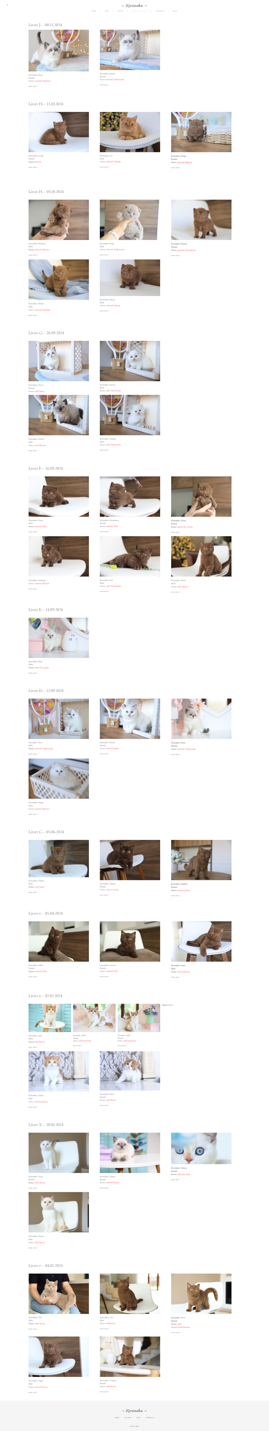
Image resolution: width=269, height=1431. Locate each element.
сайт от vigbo (134, 1426)
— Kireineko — (134, 5)
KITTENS (128, 1417)
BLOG (175, 11)
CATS (107, 11)
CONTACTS (160, 11)
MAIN (94, 11)
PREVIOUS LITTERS (139, 11)
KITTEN (120, 11)
